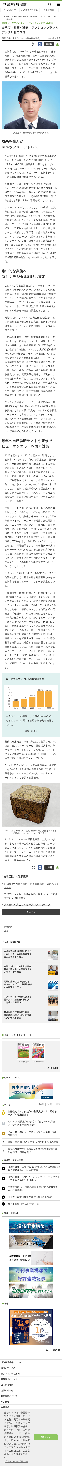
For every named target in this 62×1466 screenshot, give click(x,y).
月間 (58, 1104)
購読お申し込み (8, 1368)
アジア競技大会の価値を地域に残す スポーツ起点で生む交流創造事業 (31, 896)
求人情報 (5, 1402)
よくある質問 (7, 1385)
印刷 (48, 44)
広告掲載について (9, 1396)
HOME (6, 16)
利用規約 (5, 1407)
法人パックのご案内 (10, 1373)
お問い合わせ (7, 1390)
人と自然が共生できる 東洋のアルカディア (27, 904)
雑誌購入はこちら (9, 1379)
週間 (49, 1104)
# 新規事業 (49, 10)
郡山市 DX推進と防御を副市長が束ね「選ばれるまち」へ (31, 885)
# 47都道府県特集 (29, 10)
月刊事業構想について (11, 1362)
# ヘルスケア (10, 10)
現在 (41, 1104)
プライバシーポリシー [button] (16, 1461)
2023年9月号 (16, 16)
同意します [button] (46, 1437)
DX (6, 931)
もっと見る (31, 912)
